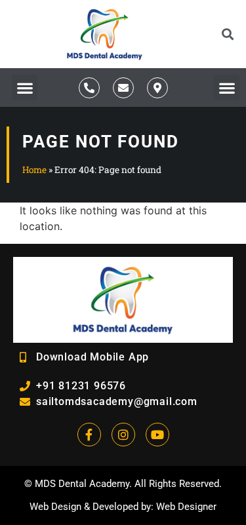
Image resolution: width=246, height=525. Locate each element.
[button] (227, 34)
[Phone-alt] (89, 87)
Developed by (121, 507)
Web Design (55, 507)
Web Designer (186, 507)
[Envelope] (123, 87)
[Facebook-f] (89, 434)
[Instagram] (123, 434)
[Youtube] (157, 434)
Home (34, 170)
